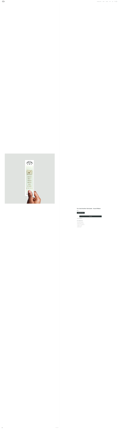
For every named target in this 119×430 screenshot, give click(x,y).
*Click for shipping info (79, 218)
